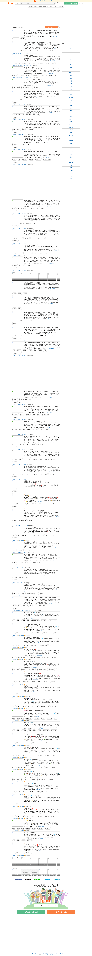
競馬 (35, 730)
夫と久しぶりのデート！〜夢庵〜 (33, 79)
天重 (53, 63)
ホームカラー (40, 535)
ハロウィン (54, 459)
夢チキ (34, 632)
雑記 (71, 154)
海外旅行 (28, 816)
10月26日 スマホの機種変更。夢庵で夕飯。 (36, 451)
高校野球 (24, 755)
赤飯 (33, 320)
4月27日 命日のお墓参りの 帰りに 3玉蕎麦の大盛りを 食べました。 (43, 92)
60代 (71, 59)
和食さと (34, 63)
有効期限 (37, 489)
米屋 (23, 718)
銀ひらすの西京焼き (52, 657)
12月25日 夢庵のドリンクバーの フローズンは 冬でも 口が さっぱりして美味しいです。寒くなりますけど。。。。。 (57, 107)
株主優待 (28, 828)
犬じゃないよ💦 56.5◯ (30, 784)
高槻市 (14, 608)
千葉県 (14, 102)
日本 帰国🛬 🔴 (28, 808)
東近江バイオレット (36, 306)
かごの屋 (41, 63)
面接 (14, 550)
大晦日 (23, 503)
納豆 (28, 208)
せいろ (28, 444)
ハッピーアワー (16, 38)
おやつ (71, 159)
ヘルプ (52, 953)
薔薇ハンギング (35, 767)
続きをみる (55, 36)
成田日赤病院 (15, 414)
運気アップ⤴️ (46, 730)
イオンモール (27, 459)
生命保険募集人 (23, 520)
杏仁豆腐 (43, 238)
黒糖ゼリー (21, 265)
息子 (71, 157)
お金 (71, 178)
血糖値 (71, 173)
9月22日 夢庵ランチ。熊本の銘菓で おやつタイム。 (38, 466)
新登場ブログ (46, 6)
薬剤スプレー (47, 742)
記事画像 (30, 6)
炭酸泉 (30, 253)
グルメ (71, 102)
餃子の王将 (31, 791)
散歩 (71, 78)
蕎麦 (21, 99)
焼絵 (42, 593)
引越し (14, 593)
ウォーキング (54, 706)
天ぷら (24, 63)
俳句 (51, 253)
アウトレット (15, 223)
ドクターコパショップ (31, 593)
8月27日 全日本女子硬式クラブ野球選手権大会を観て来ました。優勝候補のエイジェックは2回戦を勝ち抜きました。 (57, 298)
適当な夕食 (55, 767)
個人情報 (42, 953)
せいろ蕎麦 (29, 114)
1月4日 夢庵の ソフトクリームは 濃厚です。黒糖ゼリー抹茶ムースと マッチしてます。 (48, 257)
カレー (21, 238)
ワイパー (19, 350)
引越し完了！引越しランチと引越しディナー (36, 584)
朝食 (71, 168)
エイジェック (26, 306)
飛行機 (21, 577)
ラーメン (32, 550)
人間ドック (24, 791)
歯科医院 (22, 223)
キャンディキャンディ (22, 562)
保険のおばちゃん (32, 520)
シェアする (19, 879)
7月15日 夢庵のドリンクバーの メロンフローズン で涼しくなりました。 (44, 200)
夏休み (71, 108)
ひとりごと (71, 124)
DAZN (42, 335)
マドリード (41, 816)
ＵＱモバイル (36, 335)
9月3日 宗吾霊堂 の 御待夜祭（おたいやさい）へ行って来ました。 (43, 283)
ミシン (30, 562)
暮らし (14, 253)
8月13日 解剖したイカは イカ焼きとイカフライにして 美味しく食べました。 (45, 151)
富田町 (14, 605)
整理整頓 (24, 730)
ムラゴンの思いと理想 (61, 912)
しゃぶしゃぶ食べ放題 (26, 694)
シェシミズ (15, 520)
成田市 (20, 293)
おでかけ (20, 253)
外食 (31, 87)
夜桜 (35, 253)
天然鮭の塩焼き (44, 645)
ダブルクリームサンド (49, 632)
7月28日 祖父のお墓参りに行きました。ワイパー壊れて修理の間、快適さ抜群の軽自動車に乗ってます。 (53, 343)
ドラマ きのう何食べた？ (37, 681)
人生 (71, 111)
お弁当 (71, 86)
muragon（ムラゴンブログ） (47, 954)
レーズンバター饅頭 (43, 474)
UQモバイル (35, 459)
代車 (14, 350)
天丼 (19, 63)
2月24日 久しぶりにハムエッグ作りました (36, 421)
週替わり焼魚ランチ (34, 645)
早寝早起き (20, 550)
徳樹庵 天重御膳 (28, 55)
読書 (71, 132)
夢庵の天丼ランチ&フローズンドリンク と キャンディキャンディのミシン (45, 554)
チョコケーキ (38, 159)
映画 (71, 67)
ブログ (71, 56)
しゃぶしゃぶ (21, 593)
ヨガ (54, 681)
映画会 (51, 306)
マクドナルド (28, 265)
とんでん (41, 75)
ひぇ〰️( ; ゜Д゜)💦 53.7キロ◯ (33, 613)
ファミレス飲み (21, 75)
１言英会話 (52, 669)
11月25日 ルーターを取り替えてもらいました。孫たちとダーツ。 (42, 121)
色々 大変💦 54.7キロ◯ (31, 759)
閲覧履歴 (61, 6)
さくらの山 (15, 577)
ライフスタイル (71, 70)
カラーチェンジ (32, 535)
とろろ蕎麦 (15, 459)
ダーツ (24, 129)
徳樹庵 (14, 63)
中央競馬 (71, 162)
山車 (49, 291)
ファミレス (26, 605)
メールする (58, 879)
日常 (14, 87)
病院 (71, 94)
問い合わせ (56, 953)
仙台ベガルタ (26, 144)
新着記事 (35, 6)
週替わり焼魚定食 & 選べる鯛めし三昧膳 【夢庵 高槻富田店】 (41, 598)
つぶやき (71, 140)
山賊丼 (23, 620)
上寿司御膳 (15, 50)
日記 (19, 87)
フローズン (15, 399)
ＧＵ (29, 779)
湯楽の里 (29, 223)
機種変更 (41, 459)
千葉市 (20, 225)
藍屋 (46, 75)
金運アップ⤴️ (54, 730)
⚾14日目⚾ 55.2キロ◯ (31, 747)
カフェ (26, 550)
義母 (71, 143)
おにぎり (43, 291)
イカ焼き (32, 159)
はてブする (48, 879)
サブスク (23, 38)
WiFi (14, 129)
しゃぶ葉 (45, 50)
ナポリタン (29, 335)
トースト (47, 459)
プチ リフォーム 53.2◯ (30, 527)
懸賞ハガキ (24, 535)
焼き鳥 (27, 577)
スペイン (34, 816)
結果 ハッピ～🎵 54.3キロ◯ (32, 661)
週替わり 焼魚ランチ (42, 657)
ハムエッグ (35, 429)
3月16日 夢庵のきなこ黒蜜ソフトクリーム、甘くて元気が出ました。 (43, 406)
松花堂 (21, 50)
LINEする (37, 879)
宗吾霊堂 (15, 291)
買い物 (23, 767)
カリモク (48, 755)
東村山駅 (15, 522)
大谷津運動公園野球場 (17, 306)
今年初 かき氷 (45, 779)
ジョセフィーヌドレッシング (18, 114)
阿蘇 (30, 474)
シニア (71, 54)
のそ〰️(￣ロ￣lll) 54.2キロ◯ (32, 625)
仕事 (71, 83)
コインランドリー (23, 399)
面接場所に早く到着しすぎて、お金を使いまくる (38, 542)
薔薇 (34, 223)
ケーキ (20, 144)
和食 (51, 75)
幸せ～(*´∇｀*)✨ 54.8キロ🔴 (32, 674)
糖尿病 (71, 130)
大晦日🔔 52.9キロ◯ (30, 496)
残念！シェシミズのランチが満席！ (34, 511)
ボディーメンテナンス (54, 620)
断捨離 (30, 730)
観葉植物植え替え (35, 620)
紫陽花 (30, 350)
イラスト (71, 127)
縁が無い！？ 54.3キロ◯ (31, 686)
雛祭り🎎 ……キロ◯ (30, 698)
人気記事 (40, 6)
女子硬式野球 (44, 306)
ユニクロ (24, 779)
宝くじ (22, 444)
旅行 (71, 62)
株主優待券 (31, 489)
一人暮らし (71, 119)
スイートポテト (53, 474)
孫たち (19, 129)
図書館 (34, 414)
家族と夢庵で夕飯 (29, 67)
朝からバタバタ (25, 645)
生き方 (71, 151)
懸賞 (23, 804)
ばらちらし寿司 (46, 414)
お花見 (23, 681)
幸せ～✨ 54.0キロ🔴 (30, 649)
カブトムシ (22, 335)
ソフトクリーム (49, 335)
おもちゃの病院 (37, 562)
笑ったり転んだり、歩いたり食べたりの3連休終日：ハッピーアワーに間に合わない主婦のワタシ (51, 31)
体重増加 (24, 489)
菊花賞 (39, 730)
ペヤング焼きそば (47, 159)
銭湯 (26, 253)
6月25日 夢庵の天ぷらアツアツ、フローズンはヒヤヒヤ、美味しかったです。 (46, 391)
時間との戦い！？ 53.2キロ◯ (32, 481)
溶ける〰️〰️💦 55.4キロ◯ (31, 771)
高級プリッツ (40, 828)
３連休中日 (24, 742)
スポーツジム (44, 620)
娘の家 (14, 265)
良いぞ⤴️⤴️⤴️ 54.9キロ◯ (31, 723)
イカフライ (25, 159)
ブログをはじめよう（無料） (31, 912)
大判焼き (33, 444)
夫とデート (37, 87)
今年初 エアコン (54, 779)
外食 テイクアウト (45, 489)
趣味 (71, 165)
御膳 (29, 63)
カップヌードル (36, 291)
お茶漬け (41, 429)
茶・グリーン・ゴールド (50, 535)
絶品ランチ (38, 50)
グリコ (34, 828)
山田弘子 (46, 253)
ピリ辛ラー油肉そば (26, 632)
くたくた (48, 767)
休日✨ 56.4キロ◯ (29, 820)
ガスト (28, 75)
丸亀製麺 (34, 503)
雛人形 (29, 706)
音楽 (71, 105)
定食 (36, 605)
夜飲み (14, 75)
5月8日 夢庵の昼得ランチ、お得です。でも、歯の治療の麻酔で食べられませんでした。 (48, 215)
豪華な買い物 (40, 755)
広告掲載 (61, 953)
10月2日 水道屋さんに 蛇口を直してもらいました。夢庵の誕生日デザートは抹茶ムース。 (49, 136)
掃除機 (47, 429)
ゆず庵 (32, 50)
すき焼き (15, 335)
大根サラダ (40, 632)
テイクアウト (48, 503)
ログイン (81, 3)
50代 (71, 48)
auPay (39, 414)
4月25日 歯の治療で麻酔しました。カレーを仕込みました (40, 230)
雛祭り (23, 706)
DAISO (28, 414)
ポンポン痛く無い (32, 657)
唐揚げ (14, 159)
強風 (28, 620)
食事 (19, 489)
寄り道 (40, 253)
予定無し (24, 669)
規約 (38, 953)
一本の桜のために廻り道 (31, 245)
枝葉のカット (40, 742)
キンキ (37, 238)
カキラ (44, 718)
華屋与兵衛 (52, 50)
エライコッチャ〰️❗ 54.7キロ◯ (33, 735)
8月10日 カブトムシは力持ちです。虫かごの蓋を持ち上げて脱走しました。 (45, 328)
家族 (23, 87)
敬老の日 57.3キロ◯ (30, 833)
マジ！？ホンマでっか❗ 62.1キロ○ (34, 845)
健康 (71, 81)
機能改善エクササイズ (45, 694)
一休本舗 (35, 474)
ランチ (27, 50)
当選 (23, 816)
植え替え (42, 767)
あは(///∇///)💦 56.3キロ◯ (31, 796)
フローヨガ (54, 694)
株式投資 (71, 100)
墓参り (22, 320)
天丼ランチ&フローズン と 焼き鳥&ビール (36, 569)
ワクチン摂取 (53, 489)
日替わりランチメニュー (42, 669)
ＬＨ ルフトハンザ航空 (50, 816)
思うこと (71, 73)
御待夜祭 (21, 291)
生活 (14, 489)
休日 (71, 116)
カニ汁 (23, 208)
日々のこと (71, 51)
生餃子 (37, 791)
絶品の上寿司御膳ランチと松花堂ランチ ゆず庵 (37, 43)
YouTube (71, 170)
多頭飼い (71, 135)
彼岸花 (23, 840)
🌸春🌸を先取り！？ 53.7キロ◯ (33, 710)
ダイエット (55, 742)
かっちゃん (15, 99)
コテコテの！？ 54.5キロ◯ (31, 637)
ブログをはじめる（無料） (71, 3)
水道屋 (14, 144)
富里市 (20, 338)
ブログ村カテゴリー (54, 6)
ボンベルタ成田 (41, 444)
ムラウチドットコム (33, 953)
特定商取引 (47, 953)
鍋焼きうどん (31, 129)
